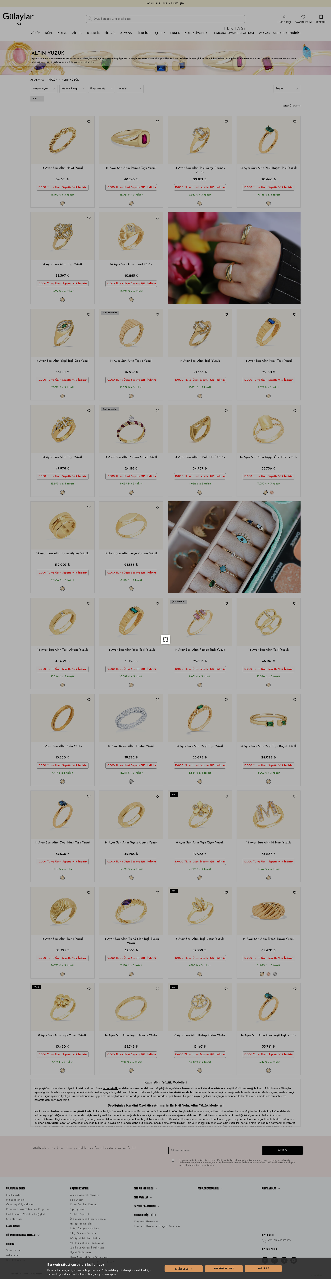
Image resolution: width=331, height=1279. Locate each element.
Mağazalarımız (15, 1199)
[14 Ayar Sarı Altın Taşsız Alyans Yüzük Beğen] (89, 507)
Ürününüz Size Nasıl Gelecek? (88, 1219)
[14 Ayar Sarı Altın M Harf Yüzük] (269, 815)
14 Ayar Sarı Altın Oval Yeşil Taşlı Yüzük (268, 1035)
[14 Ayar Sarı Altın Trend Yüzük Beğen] (157, 218)
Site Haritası (14, 1219)
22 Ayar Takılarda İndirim (280, 33)
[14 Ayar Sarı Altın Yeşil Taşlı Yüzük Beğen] (157, 604)
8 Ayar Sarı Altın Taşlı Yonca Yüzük (62, 1035)
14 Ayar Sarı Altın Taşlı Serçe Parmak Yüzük (200, 170)
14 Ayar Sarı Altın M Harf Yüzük (268, 842)
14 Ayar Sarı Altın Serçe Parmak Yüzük (131, 553)
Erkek (175, 33)
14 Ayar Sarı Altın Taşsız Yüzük (131, 360)
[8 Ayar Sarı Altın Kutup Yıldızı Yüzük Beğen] (226, 989)
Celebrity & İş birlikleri (20, 1204)
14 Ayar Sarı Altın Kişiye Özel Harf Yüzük (268, 457)
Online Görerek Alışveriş (84, 1195)
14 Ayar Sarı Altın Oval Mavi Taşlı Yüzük (62, 842)
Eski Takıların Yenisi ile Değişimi (25, 1214)
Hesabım (10, 1244)
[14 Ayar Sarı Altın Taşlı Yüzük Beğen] (89, 218)
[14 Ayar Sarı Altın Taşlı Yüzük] (62, 236)
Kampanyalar (13, 1226)
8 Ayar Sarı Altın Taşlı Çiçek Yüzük (200, 842)
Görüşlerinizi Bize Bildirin (85, 1238)
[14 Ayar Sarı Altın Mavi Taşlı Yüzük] (269, 333)
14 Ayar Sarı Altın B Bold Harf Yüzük (200, 457)
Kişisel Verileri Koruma (83, 1204)
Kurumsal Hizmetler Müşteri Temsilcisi (157, 1226)
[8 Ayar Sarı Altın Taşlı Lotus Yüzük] (200, 911)
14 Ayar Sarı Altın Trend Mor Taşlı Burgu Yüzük (131, 941)
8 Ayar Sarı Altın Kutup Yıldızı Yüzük (200, 1035)
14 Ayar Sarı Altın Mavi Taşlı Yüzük (268, 360)
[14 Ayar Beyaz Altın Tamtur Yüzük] (131, 718)
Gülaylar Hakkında (15, 1188)
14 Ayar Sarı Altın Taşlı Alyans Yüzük (62, 649)
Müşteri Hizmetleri (79, 1188)
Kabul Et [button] (263, 1268)
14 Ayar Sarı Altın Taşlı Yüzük (62, 264)
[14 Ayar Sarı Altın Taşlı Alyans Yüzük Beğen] (89, 604)
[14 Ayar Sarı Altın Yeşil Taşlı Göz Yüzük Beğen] (89, 315)
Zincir (77, 33)
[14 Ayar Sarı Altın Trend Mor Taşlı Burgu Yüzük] (131, 911)
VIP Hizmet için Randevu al (87, 1243)
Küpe (49, 33)
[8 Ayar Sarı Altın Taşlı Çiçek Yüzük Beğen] (226, 796)
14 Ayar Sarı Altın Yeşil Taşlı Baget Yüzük (268, 746)
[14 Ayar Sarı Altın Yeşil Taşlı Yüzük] (131, 622)
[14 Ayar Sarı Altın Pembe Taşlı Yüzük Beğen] (157, 122)
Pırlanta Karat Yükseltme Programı (27, 1209)
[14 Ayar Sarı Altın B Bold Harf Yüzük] (200, 429)
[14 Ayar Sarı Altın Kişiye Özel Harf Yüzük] (269, 429)
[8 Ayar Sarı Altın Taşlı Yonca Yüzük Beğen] (89, 989)
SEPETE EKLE (82, 155)
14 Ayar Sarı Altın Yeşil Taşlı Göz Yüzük (62, 360)
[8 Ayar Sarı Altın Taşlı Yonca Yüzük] (62, 1007)
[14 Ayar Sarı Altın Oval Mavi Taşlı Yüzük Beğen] (89, 796)
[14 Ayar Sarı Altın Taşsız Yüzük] (131, 333)
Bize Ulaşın (76, 1199)
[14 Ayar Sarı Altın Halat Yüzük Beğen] (89, 122)
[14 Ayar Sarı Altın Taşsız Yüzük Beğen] (157, 315)
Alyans (126, 33)
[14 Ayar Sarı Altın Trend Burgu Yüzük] (269, 911)
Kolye (62, 33)
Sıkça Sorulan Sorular (83, 1233)
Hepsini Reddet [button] (224, 1268)
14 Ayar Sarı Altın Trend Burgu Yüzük (268, 939)
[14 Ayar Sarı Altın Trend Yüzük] (131, 236)
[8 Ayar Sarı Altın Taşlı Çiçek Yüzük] (200, 815)
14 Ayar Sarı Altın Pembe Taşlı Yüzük (131, 168)
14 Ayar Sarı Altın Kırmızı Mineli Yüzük (131, 457)
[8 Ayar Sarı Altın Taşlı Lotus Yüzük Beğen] (226, 893)
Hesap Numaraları (81, 1223)
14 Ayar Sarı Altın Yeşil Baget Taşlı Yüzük (268, 168)
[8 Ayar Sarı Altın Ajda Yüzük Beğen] (89, 700)
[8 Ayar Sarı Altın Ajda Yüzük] (62, 718)
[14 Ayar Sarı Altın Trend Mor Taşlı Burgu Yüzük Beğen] (157, 893)
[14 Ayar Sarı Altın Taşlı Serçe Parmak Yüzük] (200, 140)
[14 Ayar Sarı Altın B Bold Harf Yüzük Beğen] (226, 411)
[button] (41, 140)
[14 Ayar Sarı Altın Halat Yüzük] (62, 140)
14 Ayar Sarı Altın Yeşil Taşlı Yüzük (131, 649)
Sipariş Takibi (78, 1209)
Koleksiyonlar (197, 33)
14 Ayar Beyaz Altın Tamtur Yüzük (131, 746)
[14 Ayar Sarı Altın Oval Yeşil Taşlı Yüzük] (269, 1007)
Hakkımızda (13, 1195)
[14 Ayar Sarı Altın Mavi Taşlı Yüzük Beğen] (295, 315)
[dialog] (165, 1268)
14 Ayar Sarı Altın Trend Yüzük (131, 264)
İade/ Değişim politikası (84, 1228)
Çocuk (160, 33)
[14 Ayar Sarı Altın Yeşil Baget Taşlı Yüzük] (269, 140)
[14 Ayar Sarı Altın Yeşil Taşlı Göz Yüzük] (62, 333)
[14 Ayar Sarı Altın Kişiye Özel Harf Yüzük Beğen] (295, 411)
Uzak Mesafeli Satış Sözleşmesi (89, 1257)
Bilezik (110, 33)
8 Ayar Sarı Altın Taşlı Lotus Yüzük (200, 939)
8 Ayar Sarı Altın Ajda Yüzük (62, 746)
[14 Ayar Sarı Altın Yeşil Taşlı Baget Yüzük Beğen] (295, 700)
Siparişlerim (13, 1250)
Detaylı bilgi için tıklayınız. (102, 1274)
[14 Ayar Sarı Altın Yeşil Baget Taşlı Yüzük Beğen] (295, 122)
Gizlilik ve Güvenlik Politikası (87, 1247)
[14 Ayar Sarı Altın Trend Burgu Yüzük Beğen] (295, 893)
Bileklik (93, 33)
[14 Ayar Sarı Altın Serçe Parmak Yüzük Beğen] (157, 507)
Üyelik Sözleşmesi (80, 1252)
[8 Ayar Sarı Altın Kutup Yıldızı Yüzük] (200, 1007)
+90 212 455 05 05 (279, 1240)
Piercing (144, 33)
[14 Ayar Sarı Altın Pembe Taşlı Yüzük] (131, 140)
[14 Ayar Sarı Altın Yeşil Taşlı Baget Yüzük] (269, 718)
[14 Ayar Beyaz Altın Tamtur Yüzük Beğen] (157, 700)
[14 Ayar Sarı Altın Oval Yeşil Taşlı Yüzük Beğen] (295, 989)
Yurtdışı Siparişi (79, 1214)
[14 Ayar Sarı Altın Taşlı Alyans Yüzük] (62, 622)
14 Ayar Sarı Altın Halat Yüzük (63, 168)
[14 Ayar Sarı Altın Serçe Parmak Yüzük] (131, 526)
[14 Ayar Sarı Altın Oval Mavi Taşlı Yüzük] (62, 815)
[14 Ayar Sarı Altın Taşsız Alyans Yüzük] (62, 526)
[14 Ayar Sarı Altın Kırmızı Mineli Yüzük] (131, 429)
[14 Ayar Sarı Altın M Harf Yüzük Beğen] (295, 796)
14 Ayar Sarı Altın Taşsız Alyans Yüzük (62, 553)
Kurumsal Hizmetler (146, 1221)
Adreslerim (12, 1255)
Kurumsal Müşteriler (145, 1215)
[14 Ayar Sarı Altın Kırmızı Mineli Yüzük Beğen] (157, 411)
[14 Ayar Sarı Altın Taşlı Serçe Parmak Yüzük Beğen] (226, 122)
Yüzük (35, 33)
